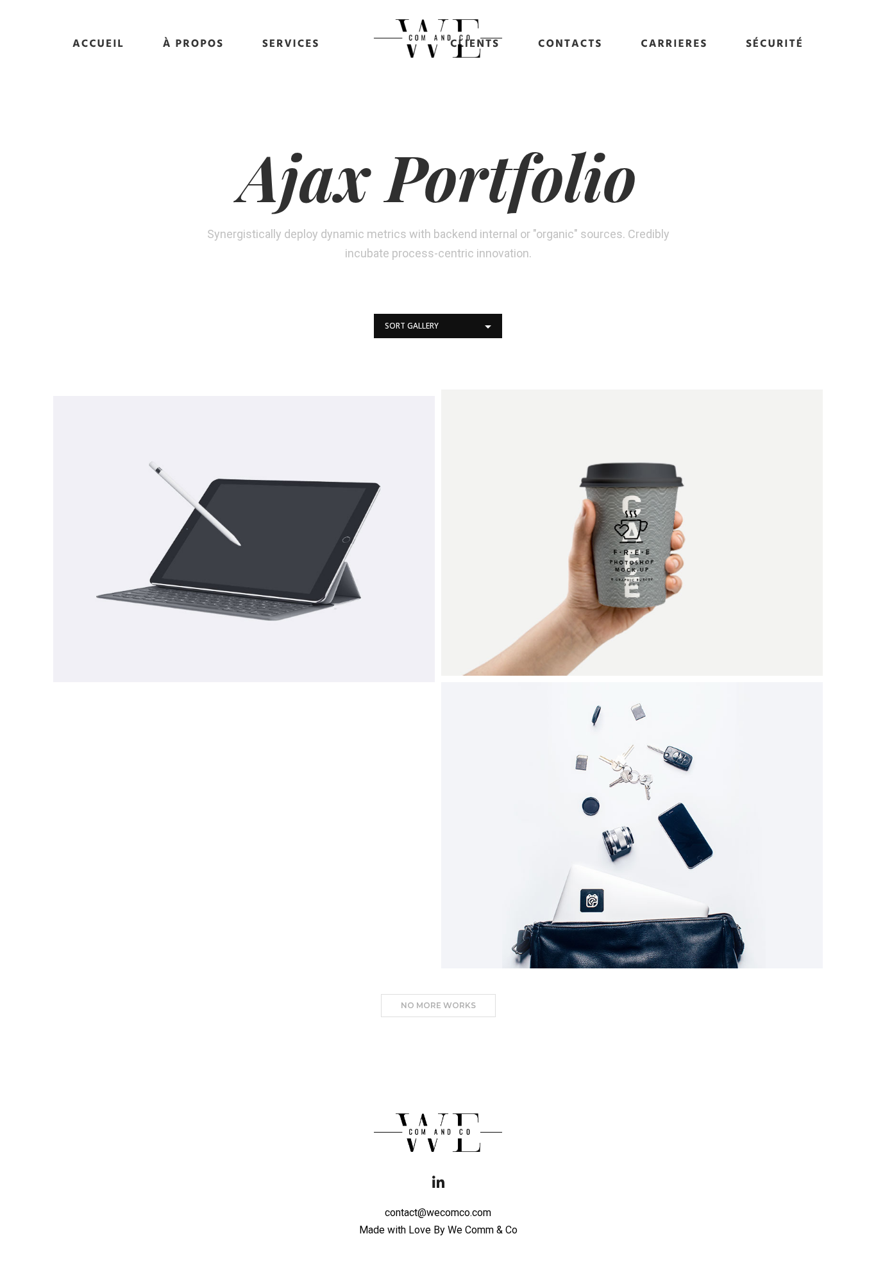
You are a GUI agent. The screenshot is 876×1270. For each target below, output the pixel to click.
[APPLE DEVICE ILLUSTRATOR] (244, 539)
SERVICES (290, 44)
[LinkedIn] (438, 1186)
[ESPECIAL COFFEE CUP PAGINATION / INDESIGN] (632, 533)
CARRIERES (674, 44)
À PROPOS (193, 44)
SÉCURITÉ (775, 44)
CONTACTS (570, 44)
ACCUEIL (98, 44)
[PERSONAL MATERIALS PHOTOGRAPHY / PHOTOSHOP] (632, 825)
